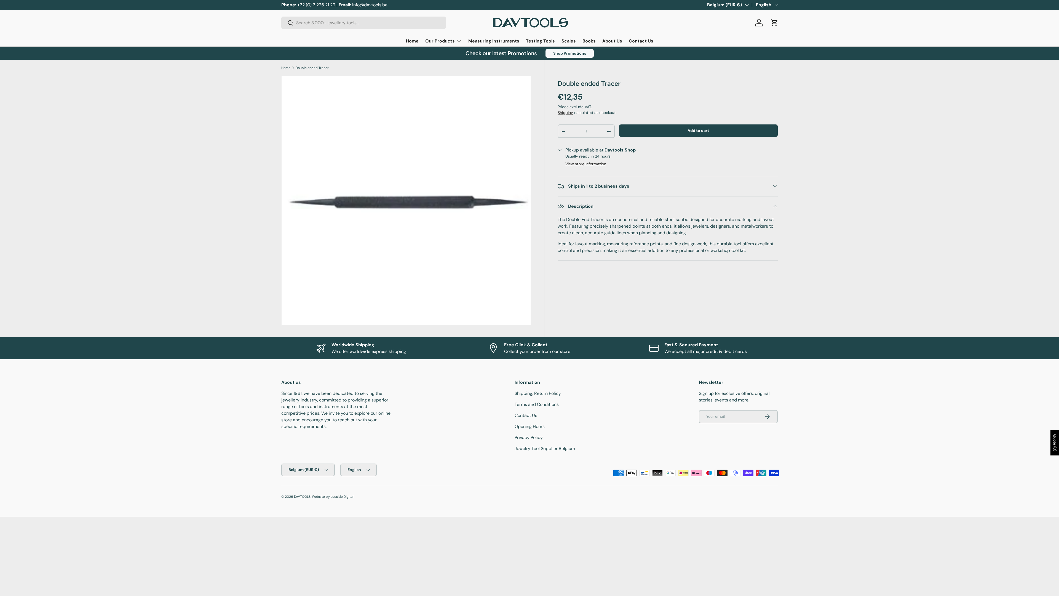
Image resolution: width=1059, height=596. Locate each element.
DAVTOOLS (302, 496)
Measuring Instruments (493, 41)
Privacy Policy (529, 437)
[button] (774, 23)
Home (412, 41)
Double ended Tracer (312, 68)
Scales (568, 41)
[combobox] (363, 23)
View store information (585, 163)
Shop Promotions (569, 53)
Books (589, 41)
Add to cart (698, 130)
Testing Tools (540, 41)
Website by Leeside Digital (333, 496)
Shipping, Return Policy (538, 393)
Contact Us (641, 41)
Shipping (565, 112)
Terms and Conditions (537, 404)
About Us (612, 41)
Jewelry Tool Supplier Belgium (545, 448)
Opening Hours (530, 426)
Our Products (440, 41)
